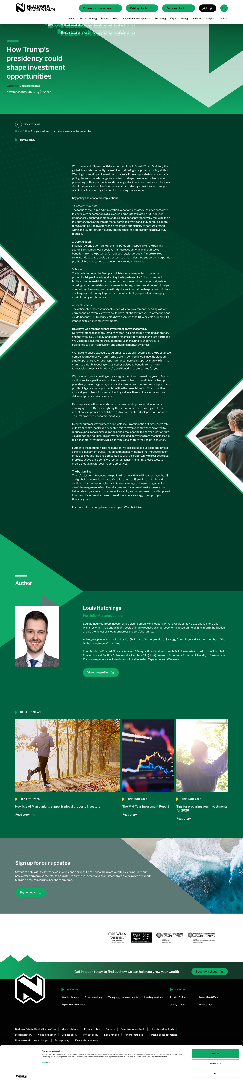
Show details (46, 1062)
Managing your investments (123, 997)
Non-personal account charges (32, 1040)
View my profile (97, 672)
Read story (22, 814)
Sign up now (28, 892)
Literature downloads (162, 1029)
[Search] (224, 8)
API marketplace (134, 1034)
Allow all (215, 1054)
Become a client (175, 8)
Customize (214, 1063)
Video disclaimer (47, 1034)
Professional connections (97, 8)
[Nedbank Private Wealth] (35, 7)
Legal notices (111, 1034)
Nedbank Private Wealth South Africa (35, 1029)
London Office (177, 997)
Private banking (93, 997)
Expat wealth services (73, 1004)
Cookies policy (69, 1034)
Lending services (153, 997)
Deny (215, 1073)
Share (47, 92)
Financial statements (86, 1040)
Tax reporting (62, 1040)
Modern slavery (23, 1034)
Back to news (32, 124)
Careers (110, 1029)
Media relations (70, 1029)
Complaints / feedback (133, 1029)
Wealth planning (70, 997)
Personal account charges (163, 1034)
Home (72, 18)
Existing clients (138, 8)
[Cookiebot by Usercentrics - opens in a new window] (21, 1076)
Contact (223, 18)
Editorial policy (92, 1029)
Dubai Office (205, 1004)
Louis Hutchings (30, 85)
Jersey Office (177, 1004)
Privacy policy (90, 1034)
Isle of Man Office (208, 997)
